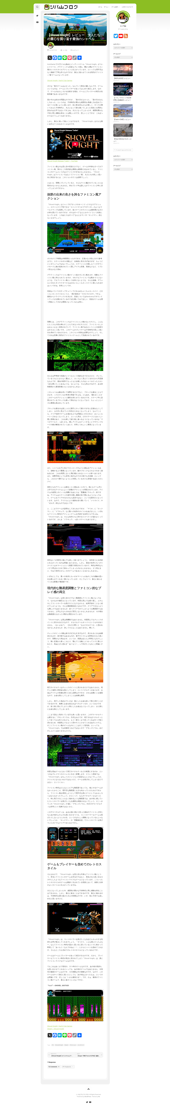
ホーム (100, 7)
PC (53, 1045)
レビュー (76, 50)
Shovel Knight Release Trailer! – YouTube (62, 161)
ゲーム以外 (115, 7)
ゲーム (106, 7)
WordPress (87, 1096)
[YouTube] (37, 22)
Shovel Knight (59, 1045)
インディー (81, 1045)
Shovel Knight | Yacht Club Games (59, 81)
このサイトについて (127, 7)
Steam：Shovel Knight (55, 1029)
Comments (54, 1067)
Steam (66, 1045)
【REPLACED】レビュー (121, 78)
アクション (73, 1045)
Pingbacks (68, 1067)
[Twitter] (37, 16)
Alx (99, 1096)
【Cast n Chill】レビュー (122, 119)
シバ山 (65, 50)
